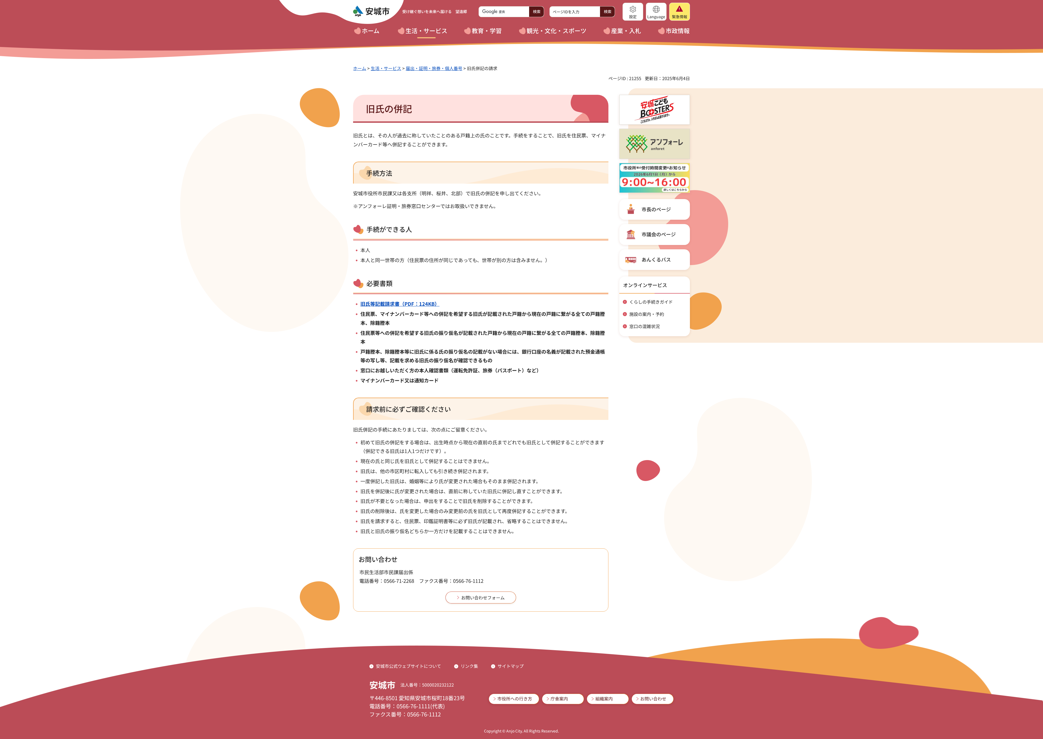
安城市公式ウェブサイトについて (408, 666)
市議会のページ (659, 234)
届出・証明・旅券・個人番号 (434, 68)
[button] (633, 12)
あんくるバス (656, 259)
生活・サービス (386, 68)
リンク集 (469, 666)
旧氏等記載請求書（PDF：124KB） (399, 303)
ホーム (359, 68)
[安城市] (371, 11)
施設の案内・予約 (646, 314)
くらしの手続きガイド (651, 301)
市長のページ (656, 209)
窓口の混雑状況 (644, 326)
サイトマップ (511, 666)
